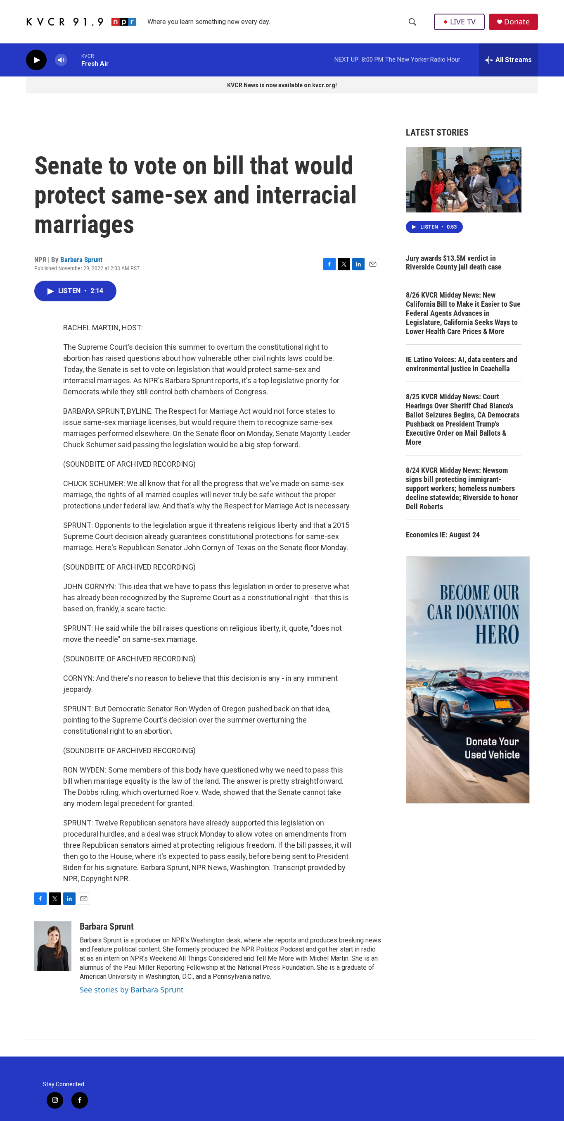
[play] (36, 60)
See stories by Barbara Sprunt (132, 990)
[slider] (74, 59)
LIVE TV (463, 21)
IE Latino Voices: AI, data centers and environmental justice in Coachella (461, 364)
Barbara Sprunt (81, 259)
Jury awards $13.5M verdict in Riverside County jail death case (454, 263)
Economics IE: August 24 (443, 534)
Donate (517, 21)
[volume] (61, 60)
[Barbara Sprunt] (52, 946)
